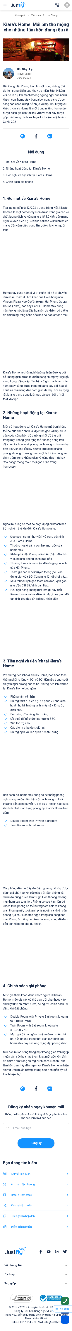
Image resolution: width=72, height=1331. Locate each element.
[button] (36, 1265)
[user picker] (67, 5)
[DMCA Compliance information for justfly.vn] (21, 1298)
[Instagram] (57, 1252)
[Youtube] (49, 1252)
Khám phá (20, 15)
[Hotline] (57, 5)
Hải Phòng (52, 15)
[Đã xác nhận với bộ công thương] (50, 1298)
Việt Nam (36, 15)
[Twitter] (65, 1252)
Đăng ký (36, 1143)
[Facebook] (41, 1252)
